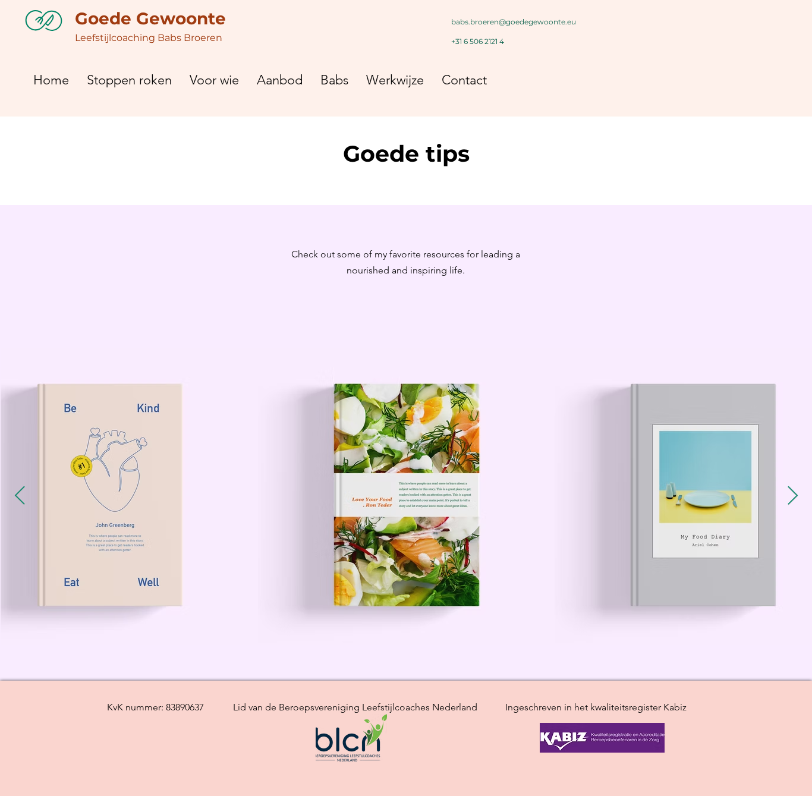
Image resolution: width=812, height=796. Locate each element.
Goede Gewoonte (150, 18)
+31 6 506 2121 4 (477, 41)
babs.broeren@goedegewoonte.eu (513, 21)
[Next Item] (792, 496)
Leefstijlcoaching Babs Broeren (148, 37)
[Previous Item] (20, 496)
